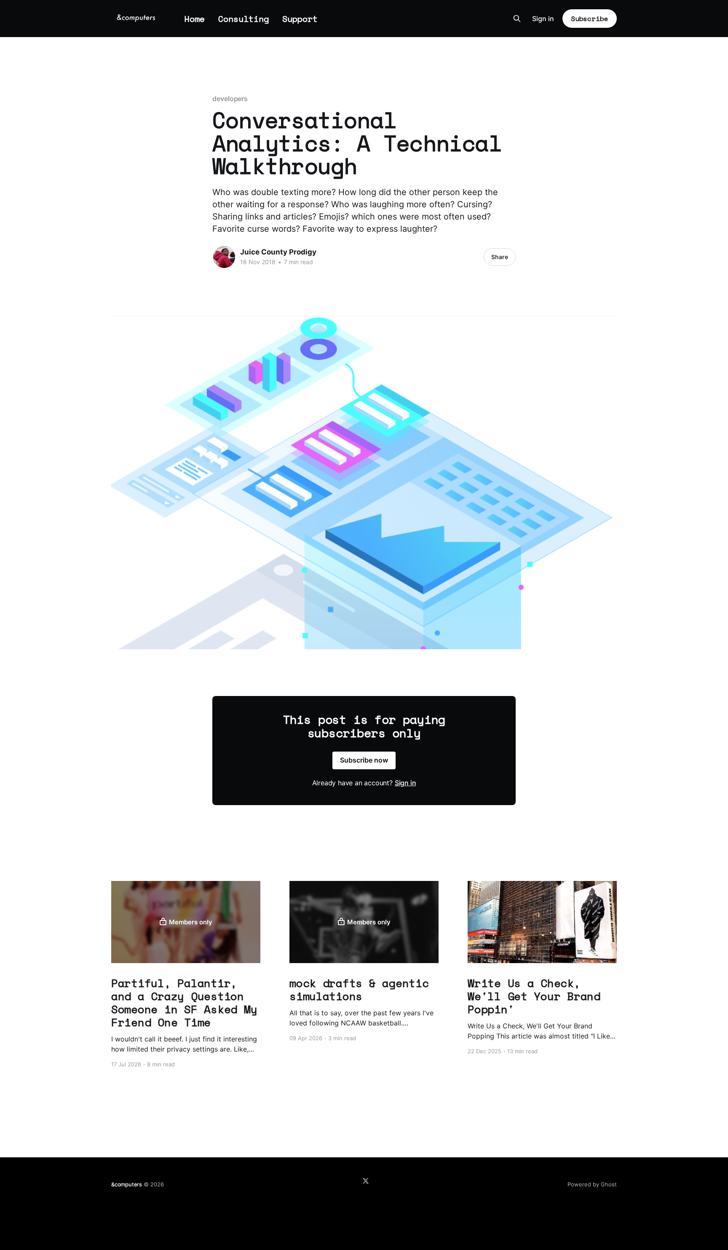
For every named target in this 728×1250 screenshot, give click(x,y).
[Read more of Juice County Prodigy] (224, 257)
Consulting (243, 19)
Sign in (543, 18)
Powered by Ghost (592, 1184)
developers (230, 98)
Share (499, 256)
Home (195, 19)
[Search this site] (517, 18)
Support (300, 19)
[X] (365, 1181)
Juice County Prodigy (278, 252)
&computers (126, 1184)
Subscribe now (364, 760)
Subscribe (589, 18)
